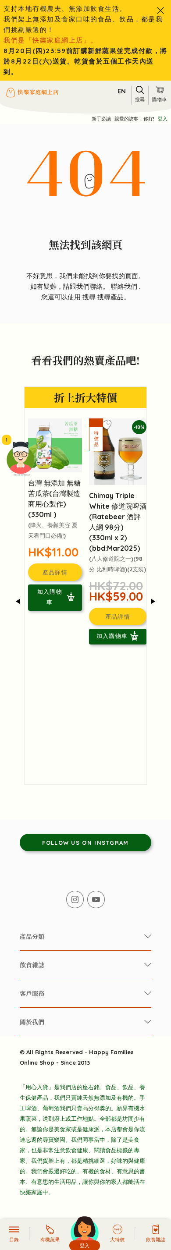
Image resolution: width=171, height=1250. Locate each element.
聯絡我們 (125, 286)
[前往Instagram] (75, 899)
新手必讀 (101, 119)
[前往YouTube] (96, 899)
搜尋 (89, 297)
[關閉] (160, 10)
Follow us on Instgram (85, 842)
